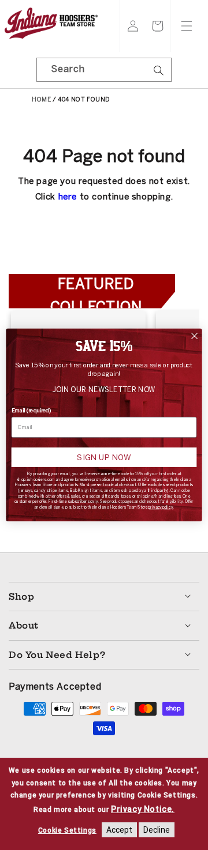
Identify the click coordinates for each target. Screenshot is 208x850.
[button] (157, 26)
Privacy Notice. (142, 809)
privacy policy (160, 507)
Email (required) (31, 410)
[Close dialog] (195, 336)
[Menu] (186, 26)
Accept (119, 829)
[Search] (158, 73)
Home (41, 99)
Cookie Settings (67, 830)
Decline (156, 829)
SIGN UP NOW (104, 457)
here (67, 196)
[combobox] (104, 69)
